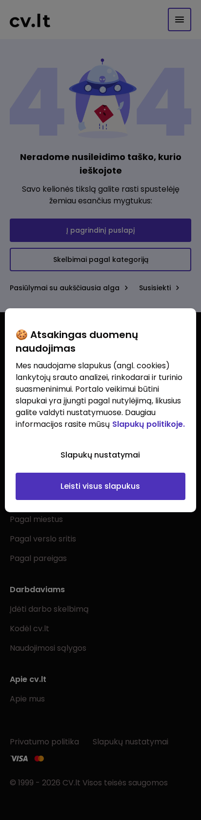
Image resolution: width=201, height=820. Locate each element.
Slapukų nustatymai (100, 454)
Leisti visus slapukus (100, 486)
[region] (100, 410)
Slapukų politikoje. (148, 424)
